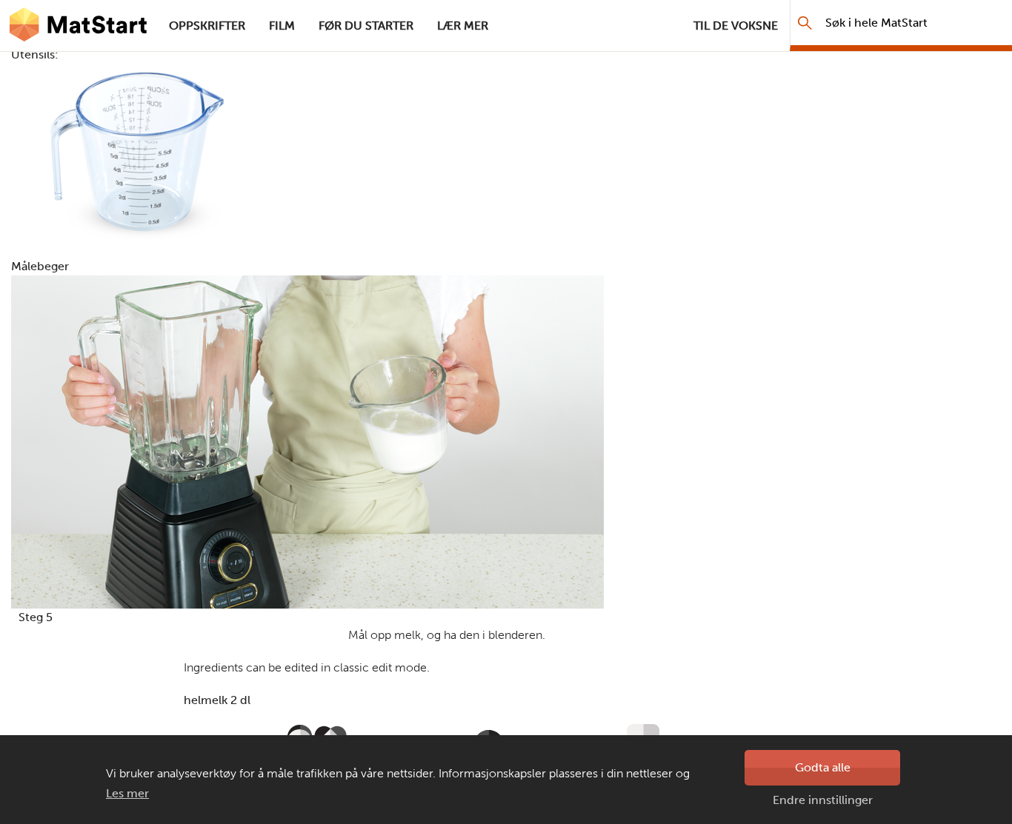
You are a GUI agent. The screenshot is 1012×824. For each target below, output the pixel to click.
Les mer (127, 793)
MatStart (78, 26)
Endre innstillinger (823, 800)
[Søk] (804, 22)
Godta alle (822, 767)
